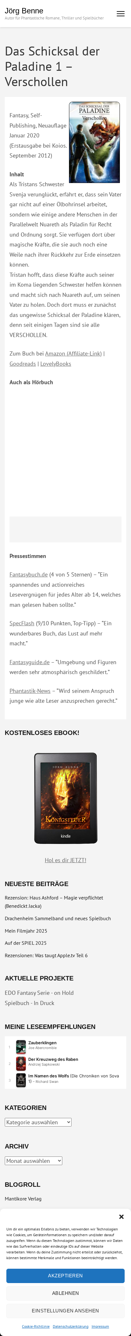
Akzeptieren (65, 1275)
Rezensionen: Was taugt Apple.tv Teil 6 (46, 955)
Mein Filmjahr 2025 (26, 931)
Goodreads (23, 363)
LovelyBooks (55, 363)
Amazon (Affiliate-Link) (73, 353)
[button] (121, 1217)
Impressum (100, 1326)
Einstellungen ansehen (65, 1310)
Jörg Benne (24, 10)
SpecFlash (22, 623)
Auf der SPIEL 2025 (26, 943)
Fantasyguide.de (30, 662)
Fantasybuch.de (29, 574)
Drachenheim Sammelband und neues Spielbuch (58, 918)
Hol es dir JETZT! (65, 860)
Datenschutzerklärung (70, 1326)
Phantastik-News (30, 690)
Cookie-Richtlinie (36, 1326)
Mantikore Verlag (23, 1198)
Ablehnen (65, 1293)
